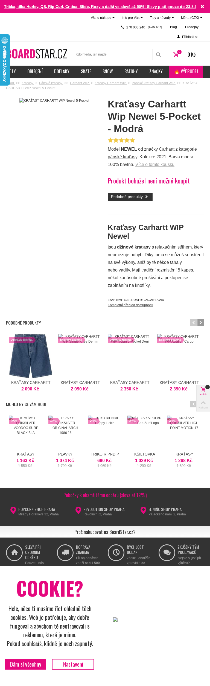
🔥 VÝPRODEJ (186, 71)
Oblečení (35, 71)
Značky (156, 71)
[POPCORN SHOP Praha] (13, 512)
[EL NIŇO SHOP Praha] (143, 512)
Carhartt (166, 149)
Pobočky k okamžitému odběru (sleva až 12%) (105, 494)
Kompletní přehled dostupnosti (130, 305)
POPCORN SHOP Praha (36, 509)
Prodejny (192, 27)
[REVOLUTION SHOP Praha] (78, 512)
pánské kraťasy (122, 156)
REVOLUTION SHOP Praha (103, 509)
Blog (173, 27)
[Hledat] (158, 54)
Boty (11, 71)
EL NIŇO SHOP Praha (165, 509)
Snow (108, 71)
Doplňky (61, 71)
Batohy (131, 71)
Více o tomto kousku (154, 164)
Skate (86, 71)
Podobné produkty (127, 196)
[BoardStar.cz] (37, 53)
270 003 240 (144, 27)
